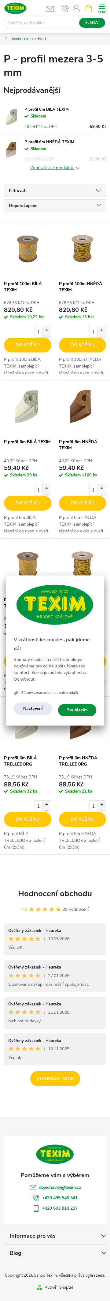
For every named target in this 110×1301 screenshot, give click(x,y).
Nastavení (33, 708)
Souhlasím (77, 710)
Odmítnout (24, 679)
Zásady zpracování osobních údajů (49, 692)
